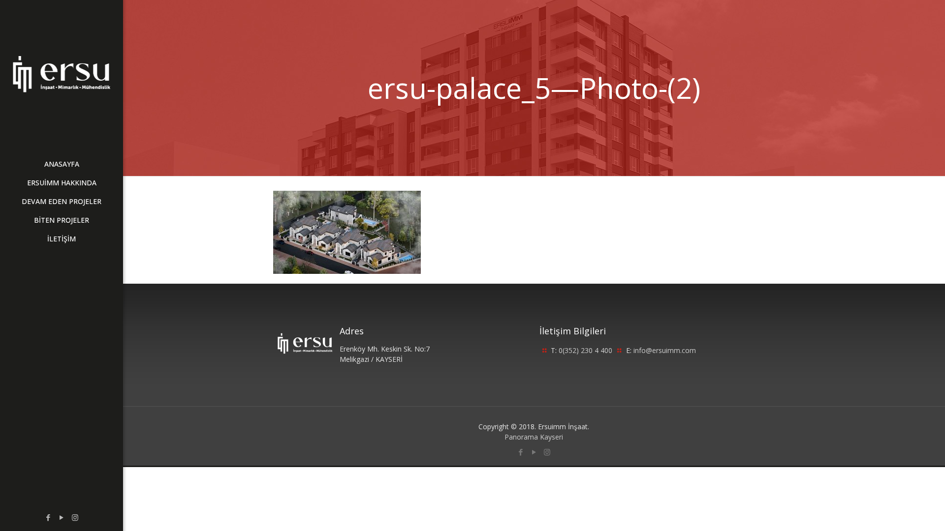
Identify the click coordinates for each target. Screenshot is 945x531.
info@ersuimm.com (664, 350)
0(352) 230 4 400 (585, 350)
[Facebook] (48, 517)
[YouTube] (62, 517)
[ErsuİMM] (61, 74)
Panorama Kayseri (533, 437)
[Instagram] (75, 517)
